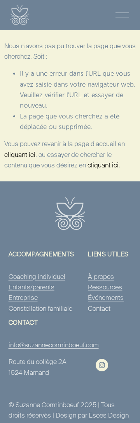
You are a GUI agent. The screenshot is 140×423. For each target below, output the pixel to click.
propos (104, 276)
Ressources (105, 287)
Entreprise (23, 297)
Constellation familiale (40, 308)
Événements (106, 297)
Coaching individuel (37, 276)
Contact (99, 308)
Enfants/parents (31, 287)
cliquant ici (19, 154)
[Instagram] (102, 365)
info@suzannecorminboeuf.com (54, 345)
